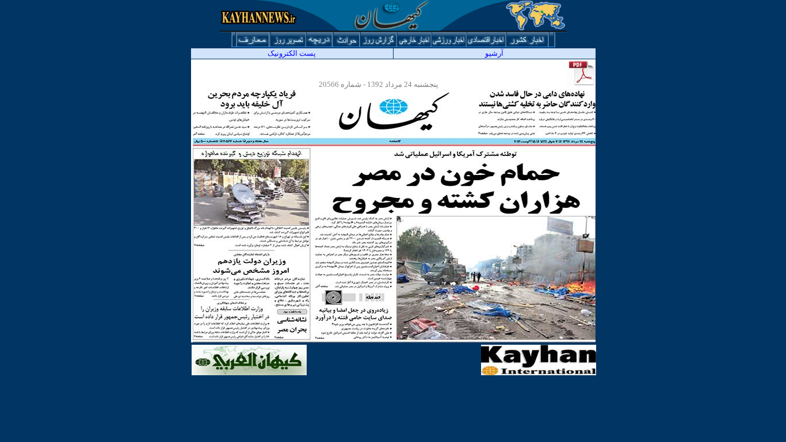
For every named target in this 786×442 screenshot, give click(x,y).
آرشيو (494, 53)
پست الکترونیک (292, 53)
